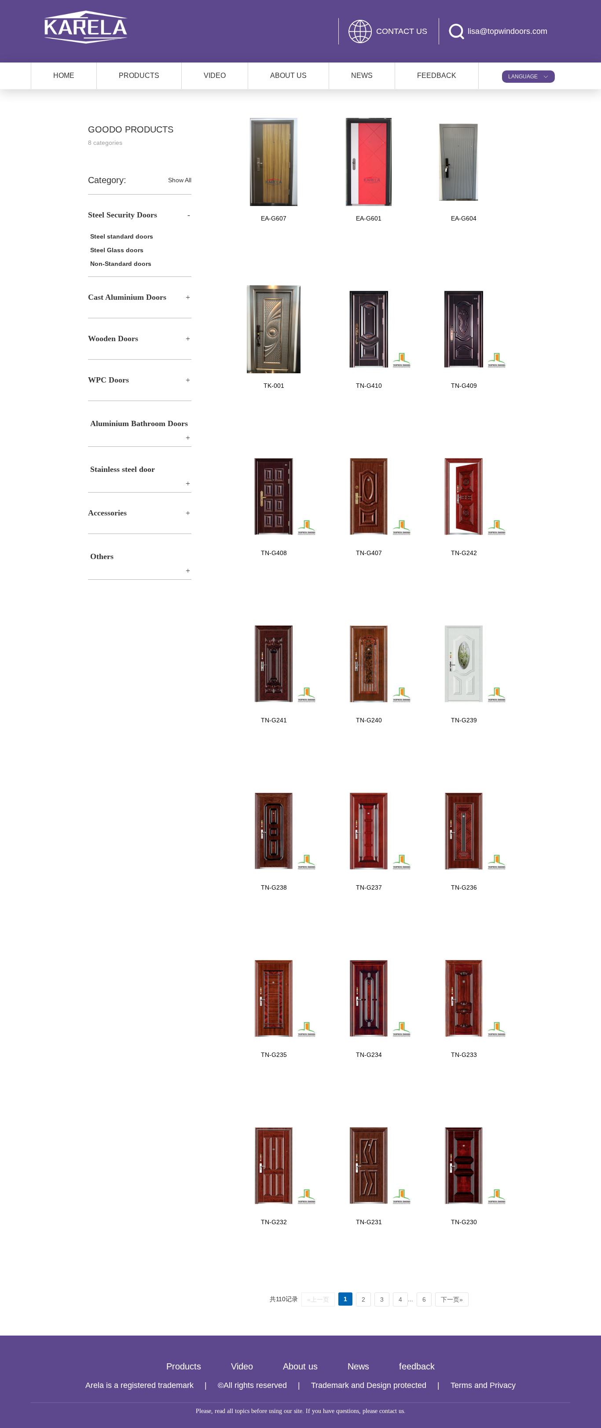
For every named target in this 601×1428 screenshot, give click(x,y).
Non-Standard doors (120, 263)
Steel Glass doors (116, 250)
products (139, 75)
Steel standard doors (121, 236)
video (215, 75)
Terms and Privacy (483, 1385)
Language (523, 77)
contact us (401, 31)
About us (300, 1366)
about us (288, 75)
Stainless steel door (122, 469)
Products (183, 1366)
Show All (179, 180)
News (358, 1366)
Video (242, 1366)
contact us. (392, 1411)
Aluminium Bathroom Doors (139, 423)
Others (102, 556)
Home (63, 75)
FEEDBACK (436, 75)
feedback (417, 1366)
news (362, 75)
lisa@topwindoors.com (507, 31)
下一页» (452, 1299)
